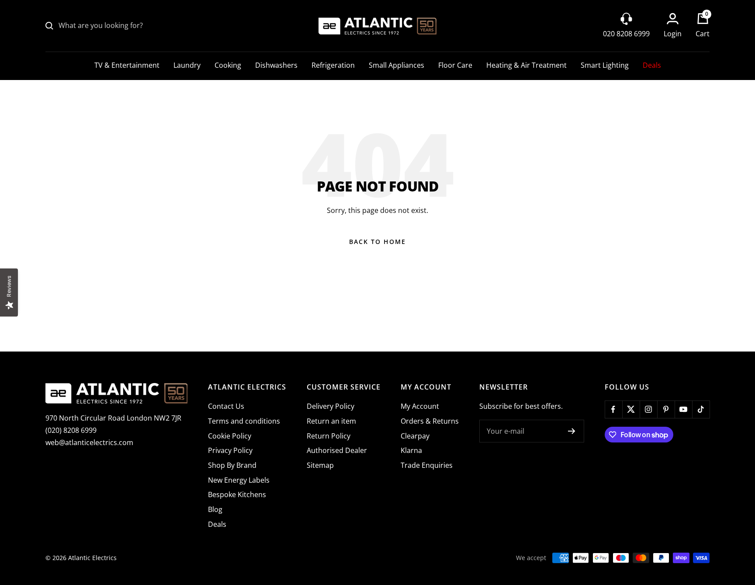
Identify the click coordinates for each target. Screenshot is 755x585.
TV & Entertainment (126, 65)
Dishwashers (276, 65)
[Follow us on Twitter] (631, 409)
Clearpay (415, 436)
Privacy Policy (230, 450)
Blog (215, 509)
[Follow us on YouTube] (683, 409)
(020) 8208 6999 (71, 430)
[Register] (571, 431)
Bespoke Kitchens (237, 494)
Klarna (411, 450)
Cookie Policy (229, 436)
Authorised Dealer (337, 450)
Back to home (377, 241)
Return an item (331, 421)
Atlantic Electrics (92, 558)
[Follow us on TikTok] (701, 409)
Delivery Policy (330, 406)
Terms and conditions (244, 421)
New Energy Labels (239, 480)
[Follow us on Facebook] (613, 409)
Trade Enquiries (427, 465)
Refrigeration (333, 65)
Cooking (228, 65)
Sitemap (320, 465)
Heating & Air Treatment (526, 65)
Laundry (187, 65)
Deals (652, 65)
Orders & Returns (430, 421)
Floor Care (455, 65)
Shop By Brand (232, 465)
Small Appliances (396, 65)
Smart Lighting (605, 65)
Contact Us (226, 406)
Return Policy (328, 436)
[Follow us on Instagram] (648, 409)
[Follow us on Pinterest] (666, 409)
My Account (420, 406)
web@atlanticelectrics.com (89, 442)
